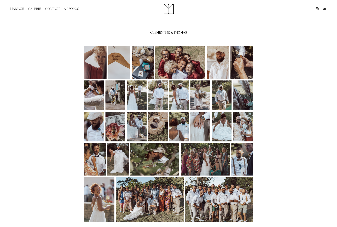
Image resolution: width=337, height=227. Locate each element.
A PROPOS (71, 9)
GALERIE (34, 9)
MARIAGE (17, 9)
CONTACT (52, 9)
